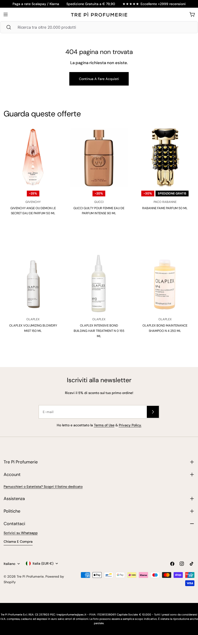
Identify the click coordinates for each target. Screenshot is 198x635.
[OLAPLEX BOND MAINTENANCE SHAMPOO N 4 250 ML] (165, 283)
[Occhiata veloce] (54, 139)
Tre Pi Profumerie (30, 576)
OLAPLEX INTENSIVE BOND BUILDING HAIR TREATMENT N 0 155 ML (99, 330)
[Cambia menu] (5, 14)
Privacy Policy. (130, 425)
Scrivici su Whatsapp (21, 533)
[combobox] (99, 27)
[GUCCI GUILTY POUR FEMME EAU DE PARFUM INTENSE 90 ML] (99, 157)
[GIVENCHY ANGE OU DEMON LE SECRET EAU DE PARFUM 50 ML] (33, 157)
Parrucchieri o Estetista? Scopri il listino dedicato (43, 486)
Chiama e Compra (18, 541)
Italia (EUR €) (43, 563)
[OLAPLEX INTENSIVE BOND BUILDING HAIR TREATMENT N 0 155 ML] (99, 283)
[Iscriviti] (153, 412)
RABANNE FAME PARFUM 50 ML (165, 208)
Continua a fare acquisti (99, 79)
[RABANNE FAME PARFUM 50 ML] (165, 157)
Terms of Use (104, 425)
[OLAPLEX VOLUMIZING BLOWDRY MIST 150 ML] (33, 283)
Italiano (9, 563)
